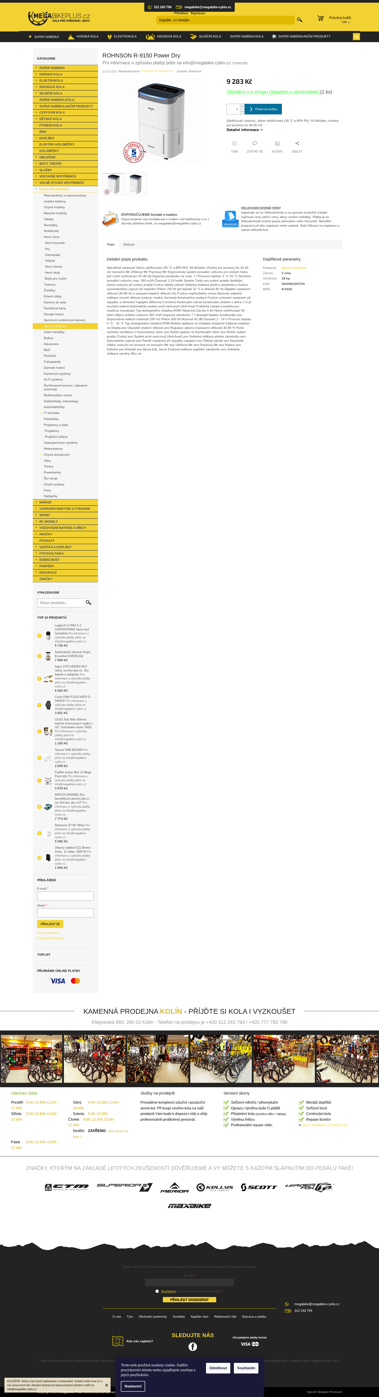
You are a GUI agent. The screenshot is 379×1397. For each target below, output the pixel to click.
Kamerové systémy (57, 373)
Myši (47, 349)
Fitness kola (50, 125)
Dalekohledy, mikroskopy (61, 401)
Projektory (52, 431)
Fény (47, 490)
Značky (45, 579)
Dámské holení (54, 367)
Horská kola (50, 74)
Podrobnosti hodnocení (157, 71)
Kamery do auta (55, 302)
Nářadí (45, 502)
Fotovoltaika (51, 553)
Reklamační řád (225, 1316)
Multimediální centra (58, 395)
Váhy (47, 460)
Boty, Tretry (50, 163)
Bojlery (48, 338)
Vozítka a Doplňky (55, 547)
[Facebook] (193, 1346)
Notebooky (51, 231)
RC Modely (48, 521)
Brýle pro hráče (55, 278)
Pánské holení (54, 314)
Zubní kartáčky (54, 332)
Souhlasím (246, 1368)
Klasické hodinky (55, 213)
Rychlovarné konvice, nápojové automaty (65, 387)
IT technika (51, 413)
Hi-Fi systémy (53, 379)
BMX (42, 131)
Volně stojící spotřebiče (61, 182)
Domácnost (49, 559)
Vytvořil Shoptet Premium (324, 1392)
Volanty (50, 260)
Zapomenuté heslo (50, 938)
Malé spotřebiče (54, 189)
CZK (345, 22)
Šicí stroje (51, 478)
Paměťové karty (55, 308)
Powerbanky (52, 472)
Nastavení (133, 1386)
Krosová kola (52, 87)
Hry (47, 249)
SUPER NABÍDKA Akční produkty (66, 106)
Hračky (45, 534)
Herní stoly (52, 272)
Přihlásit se (50, 924)
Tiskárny (50, 284)
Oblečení (47, 157)
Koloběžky (49, 151)
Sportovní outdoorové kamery (64, 320)
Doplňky (46, 138)
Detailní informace (243, 130)
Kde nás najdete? (140, 1341)
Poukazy (46, 540)
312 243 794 (303, 1311)
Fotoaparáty (52, 361)
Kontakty (179, 1316)
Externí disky (53, 296)
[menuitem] (43, 36)
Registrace (198, 13)
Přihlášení (181, 13)
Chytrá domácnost (56, 454)
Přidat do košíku (266, 109)
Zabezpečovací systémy (61, 442)
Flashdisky (51, 419)
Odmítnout (218, 1368)
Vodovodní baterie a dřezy (62, 528)
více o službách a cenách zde (323, 1125)
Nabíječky (51, 496)
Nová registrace (48, 932)
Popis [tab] (111, 244)
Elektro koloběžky (57, 144)
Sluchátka (51, 225)
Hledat (300, 20)
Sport (44, 515)
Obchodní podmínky (153, 1316)
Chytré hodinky (54, 207)
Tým (130, 1316)
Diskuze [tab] (129, 244)
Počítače (50, 355)
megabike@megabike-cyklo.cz (316, 1304)
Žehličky (49, 290)
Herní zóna (51, 237)
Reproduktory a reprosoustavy (65, 195)
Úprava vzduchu (55, 326)
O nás (117, 1316)
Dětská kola (50, 119)
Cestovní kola (52, 112)
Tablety (49, 219)
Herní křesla (53, 266)
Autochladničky (54, 407)
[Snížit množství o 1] (242, 111)
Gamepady (52, 255)
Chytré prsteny (54, 484)
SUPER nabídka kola (56, 100)
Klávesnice (51, 344)
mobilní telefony (55, 201)
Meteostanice (53, 448)
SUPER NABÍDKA (52, 68)
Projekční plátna (56, 436)
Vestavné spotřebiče (57, 176)
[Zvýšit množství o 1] (242, 106)
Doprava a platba (254, 1316)
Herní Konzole (55, 243)
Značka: (189, 71)
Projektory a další (56, 425)
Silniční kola (50, 93)
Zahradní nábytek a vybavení (64, 508)
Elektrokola (51, 80)
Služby (45, 170)
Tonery (48, 466)
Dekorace (48, 572)
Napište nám (199, 1316)
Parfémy (46, 566)
